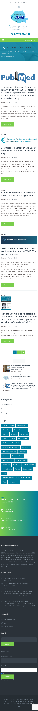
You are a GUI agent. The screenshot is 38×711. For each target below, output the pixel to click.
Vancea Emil (12, 102)
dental (13, 438)
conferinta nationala (20, 430)
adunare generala (8, 425)
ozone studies (7, 469)
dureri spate (16, 443)
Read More (7, 124)
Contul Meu (5, 652)
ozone (21, 456)
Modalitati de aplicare (9, 451)
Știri (2, 409)
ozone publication (28, 464)
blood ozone (7, 430)
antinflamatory (21, 425)
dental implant (23, 438)
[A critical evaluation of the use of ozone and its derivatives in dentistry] (19, 140)
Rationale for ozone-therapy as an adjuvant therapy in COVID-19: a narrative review (19, 251)
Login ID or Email (6, 656)
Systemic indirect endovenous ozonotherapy (17, 478)
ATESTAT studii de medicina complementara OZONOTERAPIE (21, 375)
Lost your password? (7, 680)
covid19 (5, 438)
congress (14, 434)
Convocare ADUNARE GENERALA (14, 578)
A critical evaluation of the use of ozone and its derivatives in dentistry (18, 151)
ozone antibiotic (21, 460)
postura (17, 469)
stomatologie (27, 469)
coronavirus (24, 434)
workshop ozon (14, 482)
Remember (6, 673)
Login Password (6, 666)
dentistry (5, 443)
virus (4, 482)
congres (5, 434)
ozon (13, 456)
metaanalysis (26, 447)
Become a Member (12, 529)
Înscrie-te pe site (29, 40)
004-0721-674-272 (20, 34)
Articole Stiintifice (6, 405)
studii (4, 473)
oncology (6, 456)
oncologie (23, 451)
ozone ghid (6, 464)
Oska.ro (32, 703)
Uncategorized (6, 413)
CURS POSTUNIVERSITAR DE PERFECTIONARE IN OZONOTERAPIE (20, 367)
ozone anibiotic (7, 460)
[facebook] (19, 7)
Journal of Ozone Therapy (11, 447)
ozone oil (16, 464)
